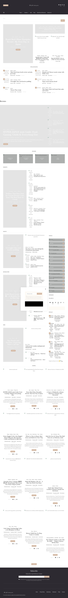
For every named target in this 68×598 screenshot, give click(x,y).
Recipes (11, 70)
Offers (59, 434)
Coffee (63, 129)
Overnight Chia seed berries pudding (20, 81)
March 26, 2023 (12, 75)
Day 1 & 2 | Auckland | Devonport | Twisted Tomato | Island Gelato (38, 259)
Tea (59, 121)
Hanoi (43, 26)
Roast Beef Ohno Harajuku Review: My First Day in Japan (18, 41)
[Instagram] (62, 5)
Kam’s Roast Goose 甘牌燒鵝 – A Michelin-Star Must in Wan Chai (15, 296)
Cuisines (25, 12)
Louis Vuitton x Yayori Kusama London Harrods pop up (39, 223)
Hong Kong (42, 55)
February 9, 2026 (51, 31)
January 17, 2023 (12, 83)
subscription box (55, 121)
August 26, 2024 (15, 201)
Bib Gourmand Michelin (50, 537)
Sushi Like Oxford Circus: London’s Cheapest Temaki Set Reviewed (55, 489)
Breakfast (38, 55)
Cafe (34, 173)
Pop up (15, 191)
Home (37, 592)
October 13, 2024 (16, 346)
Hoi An (53, 55)
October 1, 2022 (44, 75)
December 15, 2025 (14, 532)
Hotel (46, 26)
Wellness (32, 247)
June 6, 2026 (57, 339)
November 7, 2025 (16, 300)
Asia (40, 26)
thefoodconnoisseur (14, 46)
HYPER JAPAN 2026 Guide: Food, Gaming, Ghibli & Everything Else (59, 317)
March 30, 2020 (35, 252)
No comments (18, 75)
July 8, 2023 (34, 349)
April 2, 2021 (44, 83)
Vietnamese (58, 56)
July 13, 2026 (20, 46)
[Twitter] (63, 303)
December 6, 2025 (35, 536)
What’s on (19, 191)
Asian (58, 120)
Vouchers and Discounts (41, 12)
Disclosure (54, 592)
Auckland (32, 256)
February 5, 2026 (56, 439)
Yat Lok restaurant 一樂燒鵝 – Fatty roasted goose (39, 319)
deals (52, 434)
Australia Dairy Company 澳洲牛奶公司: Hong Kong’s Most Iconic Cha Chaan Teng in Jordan (12, 483)
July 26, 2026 (12, 137)
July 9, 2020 (44, 92)
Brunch (60, 129)
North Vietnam (51, 26)
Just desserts (15, 79)
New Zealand (39, 256)
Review (15, 70)
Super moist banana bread (49, 81)
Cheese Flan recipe (15, 90)
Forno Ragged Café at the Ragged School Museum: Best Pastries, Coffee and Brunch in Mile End (12, 438)
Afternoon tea (44, 79)
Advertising (48, 592)
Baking (48, 79)
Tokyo (20, 36)
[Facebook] (59, 5)
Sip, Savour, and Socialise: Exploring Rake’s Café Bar (13, 342)
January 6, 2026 (58, 61)
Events (4, 129)
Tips (29, 247)
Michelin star (16, 290)
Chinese (6, 290)
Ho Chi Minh (56, 537)
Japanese (16, 36)
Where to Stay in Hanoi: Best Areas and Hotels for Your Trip (59, 354)
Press (59, 592)
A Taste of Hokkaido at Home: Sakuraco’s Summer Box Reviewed (58, 123)
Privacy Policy (42, 592)
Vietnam (58, 26)
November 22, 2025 (56, 544)
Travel (20, 12)
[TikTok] (61, 303)
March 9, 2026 (57, 349)
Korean (43, 70)
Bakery (54, 129)
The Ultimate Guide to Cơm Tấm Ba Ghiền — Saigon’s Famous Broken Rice (55, 541)
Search (4, 18)
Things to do (12, 129)
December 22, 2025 (56, 493)
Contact (63, 592)
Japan (13, 36)
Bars (31, 12)
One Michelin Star (37, 316)
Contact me (49, 12)
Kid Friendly (55, 434)
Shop (34, 12)
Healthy (11, 79)
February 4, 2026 (41, 62)
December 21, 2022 (13, 91)
